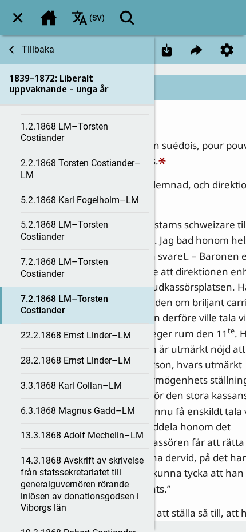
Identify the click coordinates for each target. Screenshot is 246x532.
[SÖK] (127, 17)
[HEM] (48, 17)
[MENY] (17, 17)
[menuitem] (17, 17)
